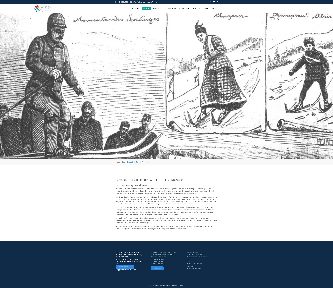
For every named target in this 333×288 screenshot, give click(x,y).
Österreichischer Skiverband (197, 257)
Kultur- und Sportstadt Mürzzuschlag (164, 252)
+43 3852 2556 (122, 2)
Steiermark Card (157, 261)
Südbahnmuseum (157, 264)
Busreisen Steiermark (158, 259)
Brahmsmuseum (192, 252)
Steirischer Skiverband (194, 254)
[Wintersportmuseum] (42, 8)
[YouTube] (214, 1)
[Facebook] (210, 1)
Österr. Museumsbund (194, 264)
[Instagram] (218, 1)
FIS (188, 259)
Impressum (190, 266)
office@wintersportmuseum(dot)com (145, 2)
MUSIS (189, 261)
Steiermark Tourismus (159, 257)
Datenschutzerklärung (194, 268)
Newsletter (157, 268)
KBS (181, 285)
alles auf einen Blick (125, 266)
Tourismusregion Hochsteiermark (162, 254)
